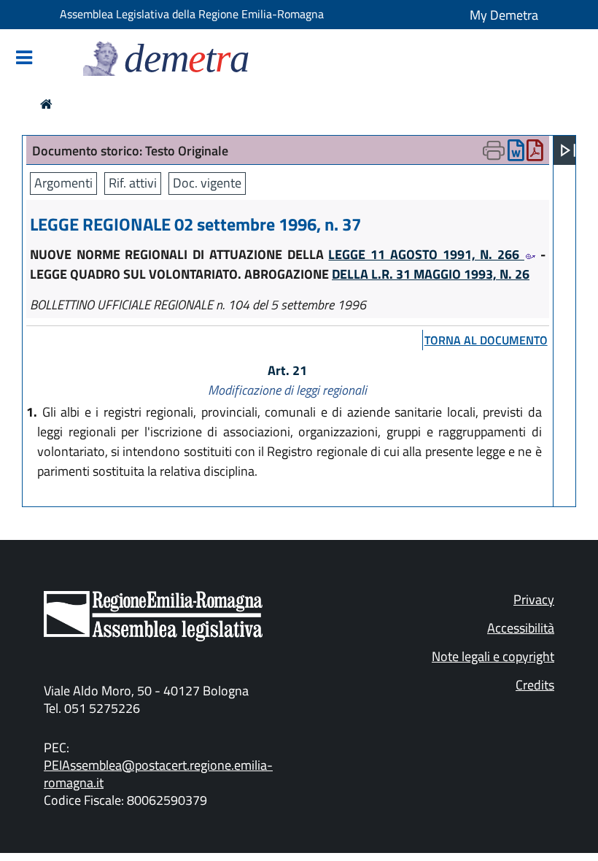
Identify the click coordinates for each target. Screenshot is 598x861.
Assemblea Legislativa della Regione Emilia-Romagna (192, 14)
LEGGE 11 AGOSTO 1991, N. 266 (426, 254)
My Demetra (504, 15)
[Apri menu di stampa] (494, 150)
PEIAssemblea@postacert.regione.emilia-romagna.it (158, 773)
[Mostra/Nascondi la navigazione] (24, 58)
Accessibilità (520, 628)
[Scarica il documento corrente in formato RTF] (516, 153)
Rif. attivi (133, 183)
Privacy (533, 599)
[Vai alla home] (46, 104)
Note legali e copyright (493, 656)
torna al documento (486, 340)
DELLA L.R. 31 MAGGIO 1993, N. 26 (430, 274)
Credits (535, 685)
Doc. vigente (207, 183)
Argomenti (63, 183)
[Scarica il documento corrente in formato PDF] (535, 153)
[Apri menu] (568, 150)
